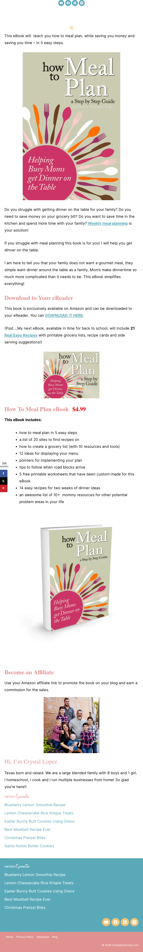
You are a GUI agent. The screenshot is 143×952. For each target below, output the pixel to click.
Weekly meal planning (108, 223)
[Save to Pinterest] (3, 488)
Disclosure (42, 936)
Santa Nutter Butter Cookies (29, 846)
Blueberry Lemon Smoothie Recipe (35, 805)
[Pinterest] (75, 3)
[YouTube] (61, 3)
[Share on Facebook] (3, 473)
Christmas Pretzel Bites (24, 837)
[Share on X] (3, 481)
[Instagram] (82, 3)
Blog (55, 936)
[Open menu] (71, 28)
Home (9, 936)
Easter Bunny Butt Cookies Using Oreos (39, 821)
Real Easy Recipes (20, 335)
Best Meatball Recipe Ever (27, 829)
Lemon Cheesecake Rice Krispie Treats (38, 813)
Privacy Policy (24, 936)
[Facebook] (68, 3)
